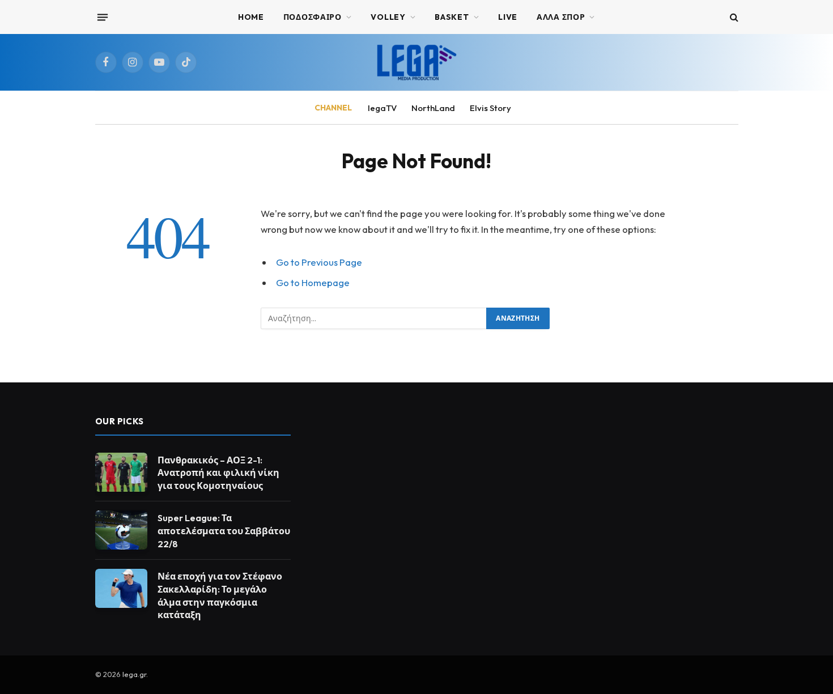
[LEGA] (416, 62)
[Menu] (102, 17)
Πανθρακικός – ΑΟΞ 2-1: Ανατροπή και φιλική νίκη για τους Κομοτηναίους (218, 473)
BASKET (452, 17)
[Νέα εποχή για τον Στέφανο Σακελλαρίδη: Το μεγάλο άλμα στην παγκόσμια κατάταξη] (121, 588)
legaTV (382, 108)
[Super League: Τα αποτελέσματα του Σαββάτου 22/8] (121, 530)
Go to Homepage (313, 282)
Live (507, 17)
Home (251, 17)
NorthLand (433, 108)
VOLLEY (388, 17)
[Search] (733, 17)
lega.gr (134, 674)
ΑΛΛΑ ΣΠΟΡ (561, 17)
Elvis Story (490, 108)
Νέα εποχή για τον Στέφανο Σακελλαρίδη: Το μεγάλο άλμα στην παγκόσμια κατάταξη (220, 595)
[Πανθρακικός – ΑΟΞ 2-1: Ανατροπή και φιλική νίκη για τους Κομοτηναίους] (121, 472)
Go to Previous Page (319, 262)
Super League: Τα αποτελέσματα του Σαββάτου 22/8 (224, 531)
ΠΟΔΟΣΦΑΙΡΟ (312, 17)
